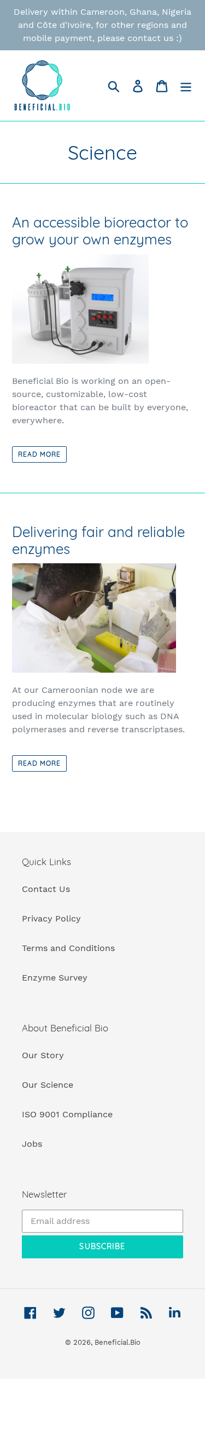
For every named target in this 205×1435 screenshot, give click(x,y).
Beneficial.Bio (117, 1342)
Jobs (32, 1144)
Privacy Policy (51, 918)
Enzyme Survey (54, 977)
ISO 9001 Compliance (67, 1114)
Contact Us (46, 889)
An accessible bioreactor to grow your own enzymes (100, 230)
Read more (39, 454)
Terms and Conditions (68, 948)
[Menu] (186, 85)
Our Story (43, 1055)
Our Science (47, 1085)
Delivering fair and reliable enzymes (98, 540)
